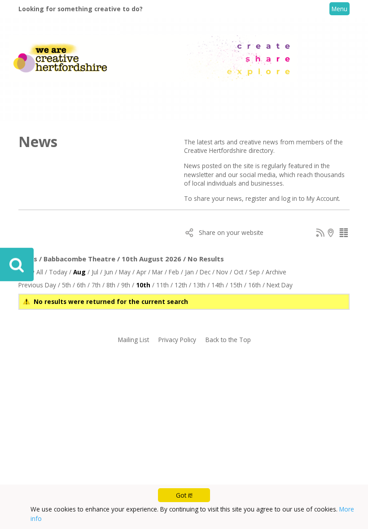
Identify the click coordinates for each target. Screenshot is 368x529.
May (125, 272)
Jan (189, 272)
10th (143, 285)
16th (254, 285)
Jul (95, 272)
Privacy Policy (177, 339)
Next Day (280, 285)
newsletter (199, 174)
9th (125, 285)
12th (181, 285)
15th (236, 285)
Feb (174, 272)
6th (81, 285)
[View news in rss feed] (320, 234)
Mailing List (133, 339)
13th (199, 285)
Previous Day (37, 285)
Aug (79, 272)
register (257, 198)
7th (96, 285)
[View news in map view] (332, 234)
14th (217, 285)
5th (66, 285)
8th (110, 285)
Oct (238, 272)
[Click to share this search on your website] (189, 234)
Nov (222, 272)
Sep (254, 272)
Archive (276, 272)
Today (58, 272)
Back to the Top (228, 339)
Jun (108, 272)
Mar (157, 272)
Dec (205, 272)
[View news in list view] (343, 234)
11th (162, 285)
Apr (141, 272)
